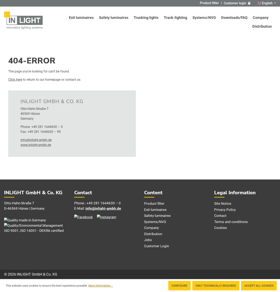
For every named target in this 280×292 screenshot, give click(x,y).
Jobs (148, 240)
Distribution (153, 234)
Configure (179, 285)
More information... (100, 285)
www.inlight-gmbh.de (35, 145)
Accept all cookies (258, 285)
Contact (220, 216)
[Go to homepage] (23, 20)
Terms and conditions (231, 222)
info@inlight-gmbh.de (36, 140)
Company (151, 228)
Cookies (220, 228)
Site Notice (222, 203)
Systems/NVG (155, 222)
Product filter (209, 3)
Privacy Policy (225, 210)
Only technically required (216, 285)
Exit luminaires (155, 210)
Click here (15, 80)
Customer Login (156, 246)
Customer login (235, 3)
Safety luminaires (157, 216)
